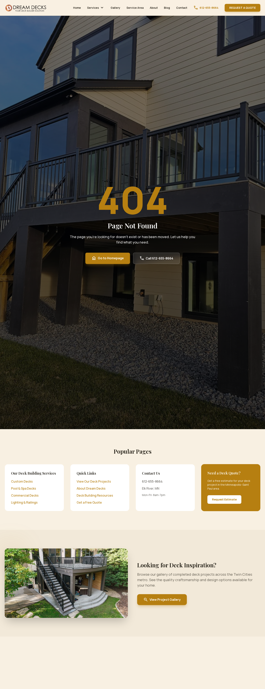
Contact (181, 8)
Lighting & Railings (24, 502)
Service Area (135, 8)
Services (95, 7)
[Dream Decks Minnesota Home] (26, 7)
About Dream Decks (91, 488)
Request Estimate (224, 499)
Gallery (115, 8)
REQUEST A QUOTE (242, 8)
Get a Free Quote (89, 502)
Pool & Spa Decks (23, 488)
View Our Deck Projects (94, 481)
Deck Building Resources (95, 495)
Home (77, 8)
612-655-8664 (205, 7)
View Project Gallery (162, 599)
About (154, 8)
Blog (167, 8)
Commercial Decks (25, 495)
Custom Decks (22, 481)
